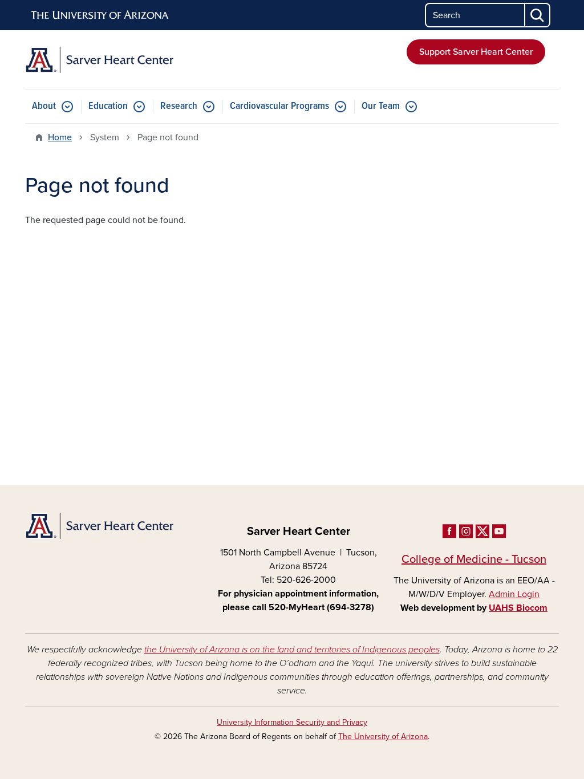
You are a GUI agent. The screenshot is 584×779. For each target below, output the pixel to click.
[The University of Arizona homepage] (100, 15)
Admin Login (514, 594)
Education (108, 106)
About (44, 106)
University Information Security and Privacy (292, 722)
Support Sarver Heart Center (476, 52)
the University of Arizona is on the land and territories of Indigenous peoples (292, 649)
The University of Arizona (383, 736)
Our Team (381, 106)
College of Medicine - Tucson (474, 559)
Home (60, 137)
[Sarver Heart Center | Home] (109, 60)
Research (178, 106)
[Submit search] (537, 15)
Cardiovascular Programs (279, 106)
